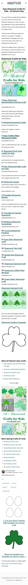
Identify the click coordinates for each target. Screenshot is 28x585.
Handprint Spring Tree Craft (12, 444)
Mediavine (18, 580)
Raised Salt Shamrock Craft (12, 256)
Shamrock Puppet (11, 182)
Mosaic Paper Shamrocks (12, 379)
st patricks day (5, 490)
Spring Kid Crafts (9, 457)
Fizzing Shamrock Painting (10, 232)
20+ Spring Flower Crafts (12, 454)
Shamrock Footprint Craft (12, 372)
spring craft (11, 475)
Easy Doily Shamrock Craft (12, 240)
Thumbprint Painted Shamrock (11, 214)
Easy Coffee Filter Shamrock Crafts (10, 137)
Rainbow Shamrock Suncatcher (10, 223)
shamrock (4, 487)
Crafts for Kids (4, 475)
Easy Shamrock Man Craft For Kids (13, 167)
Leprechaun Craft (9, 375)
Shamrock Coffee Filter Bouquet (13, 271)
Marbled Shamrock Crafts (15, 122)
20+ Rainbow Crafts (10, 463)
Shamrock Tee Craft (13, 248)
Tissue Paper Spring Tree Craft (13, 448)
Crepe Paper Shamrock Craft (13, 280)
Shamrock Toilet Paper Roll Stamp (14, 369)
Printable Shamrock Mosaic (11, 196)
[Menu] (2, 3)
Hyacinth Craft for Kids (11, 441)
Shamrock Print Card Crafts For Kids (11, 152)
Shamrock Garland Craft (15, 264)
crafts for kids (5, 483)
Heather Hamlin (11, 470)
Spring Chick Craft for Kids (12, 451)
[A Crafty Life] (14, 3)
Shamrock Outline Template (13, 322)
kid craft (14, 483)
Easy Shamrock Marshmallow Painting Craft (13, 101)
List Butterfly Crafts (10, 460)
